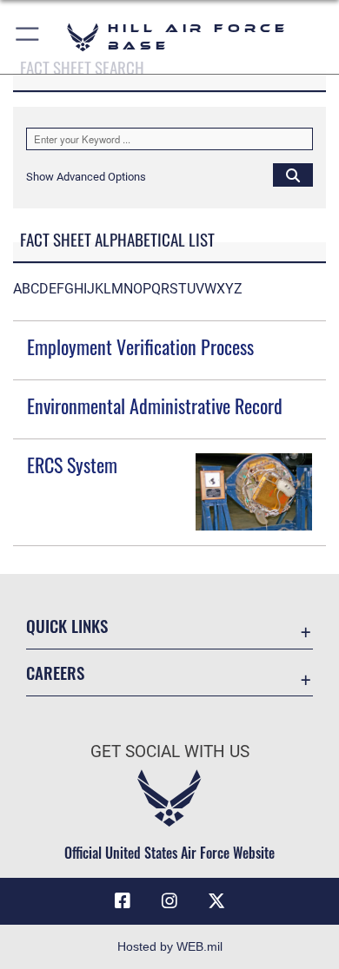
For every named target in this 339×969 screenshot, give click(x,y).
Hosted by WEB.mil (170, 946)
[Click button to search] (293, 174)
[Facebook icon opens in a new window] (123, 901)
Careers (55, 672)
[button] (28, 37)
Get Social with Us (169, 751)
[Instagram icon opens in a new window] (169, 901)
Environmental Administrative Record (154, 405)
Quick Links (67, 625)
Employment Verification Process (140, 346)
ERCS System (72, 464)
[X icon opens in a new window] (216, 901)
